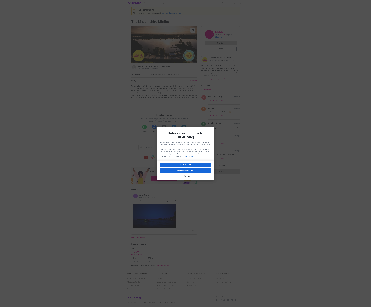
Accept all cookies (185, 165)
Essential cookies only (185, 170)
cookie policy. (188, 156)
